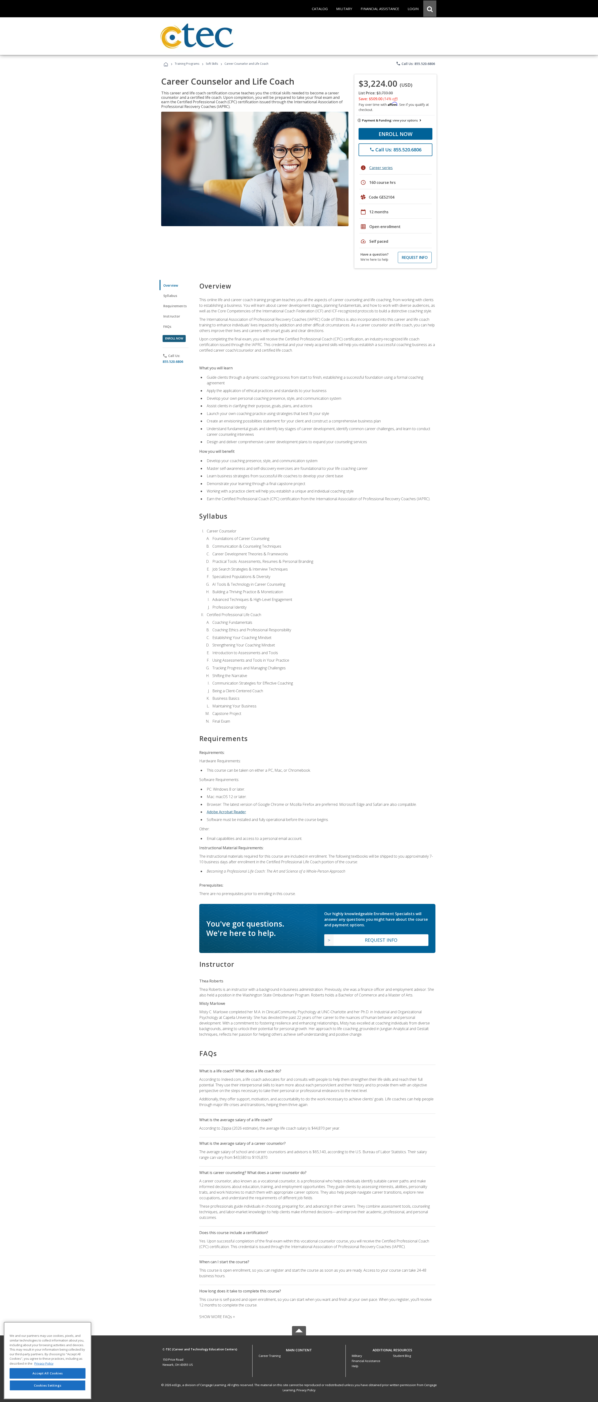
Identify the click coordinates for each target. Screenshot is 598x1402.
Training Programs (187, 64)
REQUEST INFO (415, 257)
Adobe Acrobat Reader (226, 811)
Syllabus (170, 295)
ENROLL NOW (396, 133)
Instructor (171, 316)
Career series (381, 167)
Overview (170, 285)
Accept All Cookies (47, 1373)
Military (357, 1356)
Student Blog (402, 1356)
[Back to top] (299, 1349)
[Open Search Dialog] (429, 8)
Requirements (175, 306)
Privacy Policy (306, 1390)
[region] (47, 1360)
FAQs (167, 326)
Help (355, 1366)
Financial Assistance (366, 1361)
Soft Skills (212, 64)
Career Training (270, 1356)
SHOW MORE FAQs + (217, 1316)
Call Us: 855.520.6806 (415, 63)
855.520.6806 (173, 361)
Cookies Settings (47, 1385)
